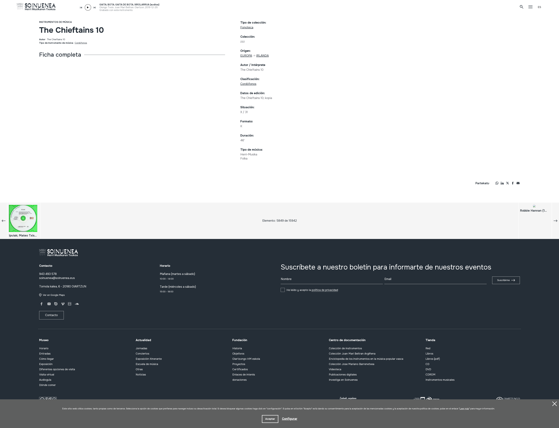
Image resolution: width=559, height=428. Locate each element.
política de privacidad (325, 290)
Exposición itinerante (149, 358)
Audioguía (45, 379)
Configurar (289, 419)
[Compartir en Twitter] (507, 183)
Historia (237, 348)
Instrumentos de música (55, 22)
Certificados (240, 369)
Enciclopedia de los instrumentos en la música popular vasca (366, 358)
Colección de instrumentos (345, 348)
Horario (43, 348)
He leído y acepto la (312, 290)
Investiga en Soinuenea (343, 379)
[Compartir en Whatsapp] (497, 183)
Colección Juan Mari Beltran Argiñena (352, 353)
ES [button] (539, 7)
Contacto (51, 315)
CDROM (430, 374)
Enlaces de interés (243, 374)
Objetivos (238, 353)
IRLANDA (262, 55)
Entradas (45, 353)
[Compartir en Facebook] (513, 183)
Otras (139, 369)
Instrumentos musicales (440, 379)
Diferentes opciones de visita (57, 369)
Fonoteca (246, 27)
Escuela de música (147, 364)
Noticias (141, 374)
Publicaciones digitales (343, 374)
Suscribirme (503, 280)
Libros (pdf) (433, 358)
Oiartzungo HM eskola (246, 358)
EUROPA (246, 55)
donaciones (239, 379)
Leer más (464, 408)
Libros (429, 353)
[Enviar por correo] (518, 183)
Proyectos (238, 364)
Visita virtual (46, 374)
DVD (428, 369)
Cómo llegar (46, 358)
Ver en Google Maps (54, 295)
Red (428, 348)
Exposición (46, 364)
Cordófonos (81, 42)
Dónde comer (47, 385)
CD (427, 364)
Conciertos (142, 353)
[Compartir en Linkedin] (502, 183)
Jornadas (141, 348)
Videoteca (335, 369)
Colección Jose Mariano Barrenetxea (351, 364)
